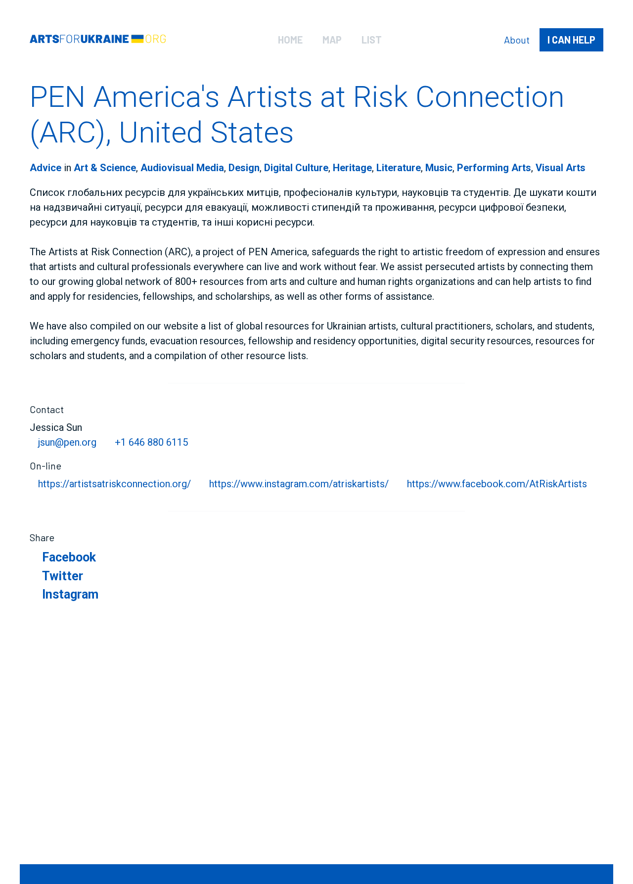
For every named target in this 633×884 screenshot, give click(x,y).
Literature (398, 168)
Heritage (352, 168)
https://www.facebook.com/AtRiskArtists (497, 484)
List (372, 40)
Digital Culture (296, 168)
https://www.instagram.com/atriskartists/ (299, 484)
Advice (45, 168)
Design (244, 168)
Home (290, 40)
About (517, 40)
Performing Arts (494, 168)
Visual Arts (561, 168)
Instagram (70, 594)
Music (438, 168)
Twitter (62, 576)
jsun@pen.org (67, 442)
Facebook (69, 557)
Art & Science (105, 168)
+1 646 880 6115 (151, 442)
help (571, 40)
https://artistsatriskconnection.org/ (114, 484)
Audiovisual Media (182, 168)
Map (332, 40)
